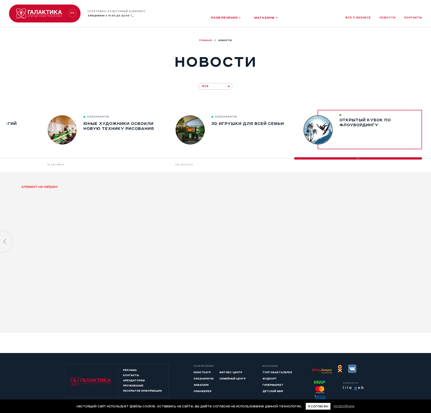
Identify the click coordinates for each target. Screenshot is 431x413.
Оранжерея (202, 391)
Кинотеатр (202, 372)
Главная (206, 40)
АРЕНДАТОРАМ (134, 380)
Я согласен (318, 406)
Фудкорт (269, 378)
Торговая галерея (277, 372)
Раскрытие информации (142, 390)
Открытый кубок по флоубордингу (365, 122)
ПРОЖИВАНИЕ (133, 385)
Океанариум (203, 378)
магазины (264, 17)
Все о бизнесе (358, 17)
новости (388, 17)
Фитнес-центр (230, 372)
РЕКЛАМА (130, 370)
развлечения (224, 17)
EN (72, 12)
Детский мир (272, 391)
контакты (413, 17)
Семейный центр (232, 378)
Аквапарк (201, 384)
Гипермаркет (272, 384)
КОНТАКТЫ (131, 375)
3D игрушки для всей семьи (247, 123)
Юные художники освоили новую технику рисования (119, 126)
